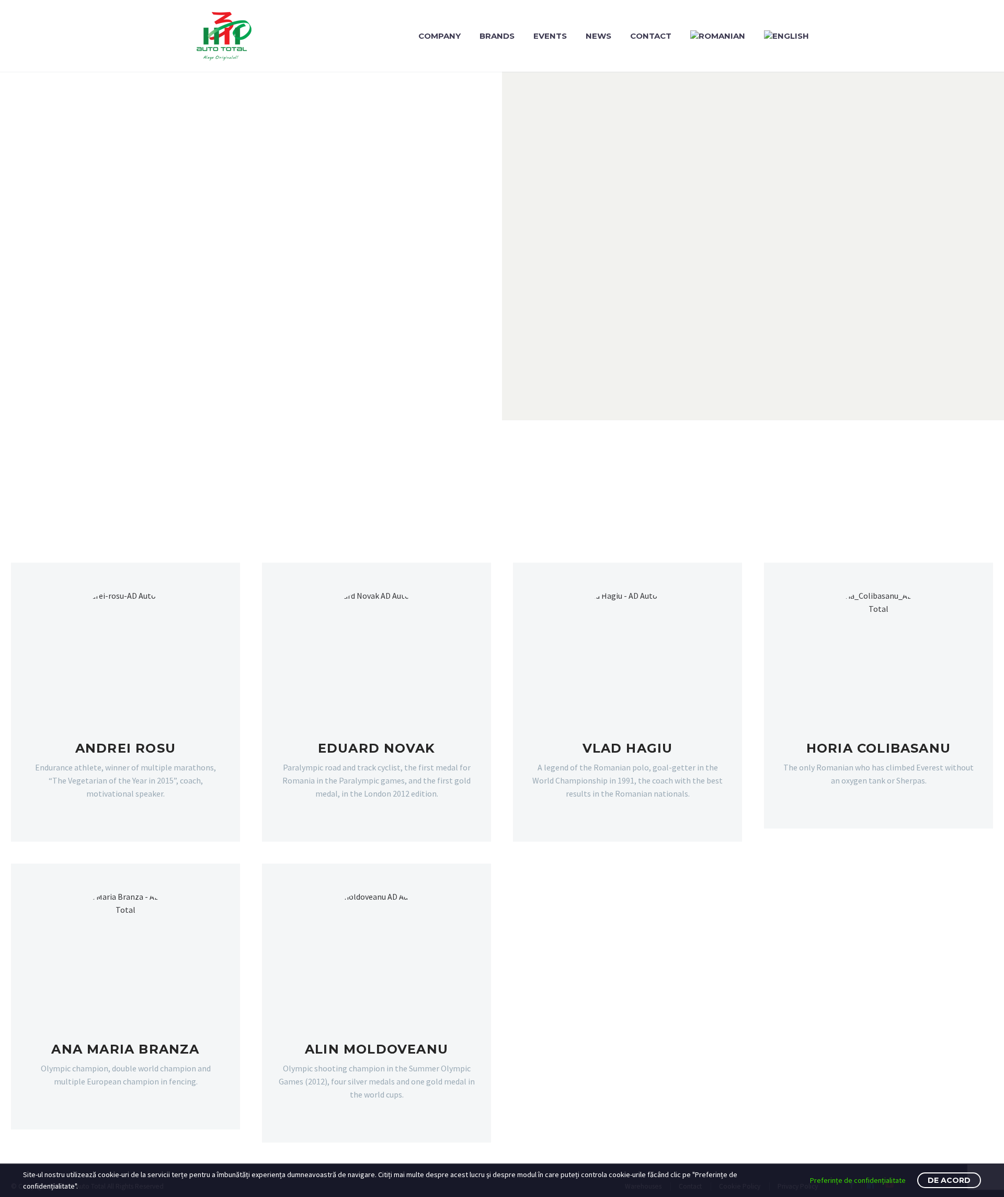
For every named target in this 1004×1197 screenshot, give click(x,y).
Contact (650, 36)
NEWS (598, 36)
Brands (497, 36)
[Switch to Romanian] (717, 35)
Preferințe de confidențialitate (858, 1180)
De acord (949, 1180)
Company (439, 36)
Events (550, 36)
